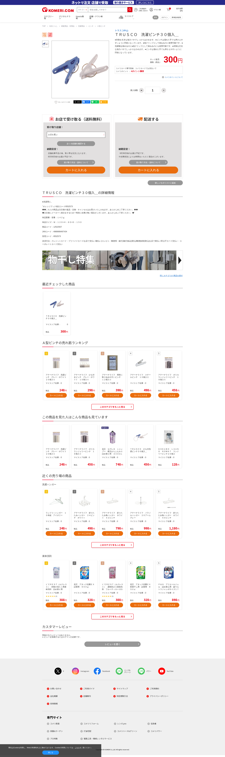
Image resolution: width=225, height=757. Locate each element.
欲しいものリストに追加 (165, 182)
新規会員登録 (176, 17)
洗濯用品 (81, 26)
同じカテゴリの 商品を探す (171, 276)
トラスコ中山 (121, 30)
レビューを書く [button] (112, 644)
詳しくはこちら (144, 2)
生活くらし (53, 26)
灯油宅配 (87, 731)
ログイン (165, 17)
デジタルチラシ (64, 17)
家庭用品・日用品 (67, 26)
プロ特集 (54, 738)
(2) (56, 596)
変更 (155, 17)
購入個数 (134, 90)
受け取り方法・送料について (76, 162)
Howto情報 (80, 17)
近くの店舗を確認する (76, 143)
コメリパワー (156, 731)
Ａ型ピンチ (101, 26)
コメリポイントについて (174, 77)
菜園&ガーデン (56, 731)
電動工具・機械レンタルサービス (98, 738)
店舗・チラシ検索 (96, 17)
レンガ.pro (121, 723)
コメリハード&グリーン (127, 731)
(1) (112, 596)
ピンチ (90, 26)
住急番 (153, 723)
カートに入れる (76, 170)
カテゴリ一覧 (48, 17)
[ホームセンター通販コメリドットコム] (58, 11)
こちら (77, 748)
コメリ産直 (55, 723)
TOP (44, 26)
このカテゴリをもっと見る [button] (112, 406)
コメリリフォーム (91, 723)
